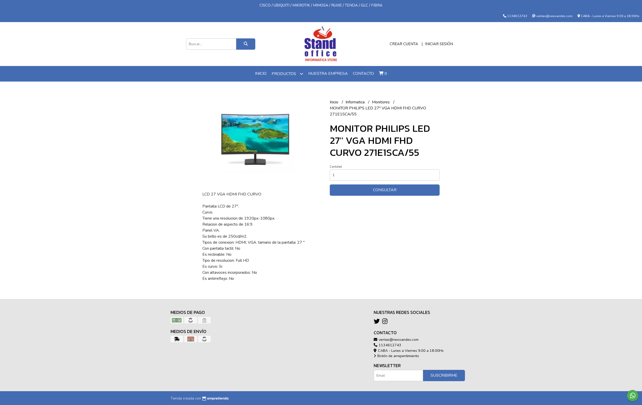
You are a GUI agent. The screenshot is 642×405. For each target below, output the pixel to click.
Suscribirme (444, 375)
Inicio (261, 73)
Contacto (363, 73)
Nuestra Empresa (328, 73)
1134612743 (389, 345)
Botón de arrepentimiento (397, 355)
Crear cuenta (404, 43)
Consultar (384, 190)
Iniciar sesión (439, 43)
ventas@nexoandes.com (398, 339)
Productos (284, 74)
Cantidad (336, 167)
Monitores (381, 102)
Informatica (356, 102)
